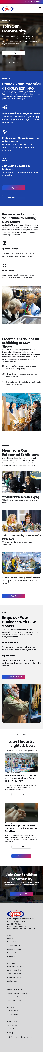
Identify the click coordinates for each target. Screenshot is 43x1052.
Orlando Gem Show (14, 997)
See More (21, 856)
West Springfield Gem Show (17, 993)
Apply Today (21, 894)
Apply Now (14, 188)
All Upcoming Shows (14, 1001)
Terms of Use (12, 1025)
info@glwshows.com (19, 926)
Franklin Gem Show (14, 977)
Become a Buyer (13, 953)
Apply (14, 53)
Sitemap (10, 1033)
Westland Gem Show (14, 990)
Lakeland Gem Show (14, 981)
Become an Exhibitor (14, 677)
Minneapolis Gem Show (15, 966)
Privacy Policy (12, 1022)
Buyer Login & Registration (33, 1)
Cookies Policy (12, 1029)
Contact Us (11, 957)
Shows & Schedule (13, 945)
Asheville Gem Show (14, 970)
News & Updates (13, 942)
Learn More (13, 62)
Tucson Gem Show (14, 974)
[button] (39, 8)
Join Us (14, 596)
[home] (8, 8)
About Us (10, 938)
